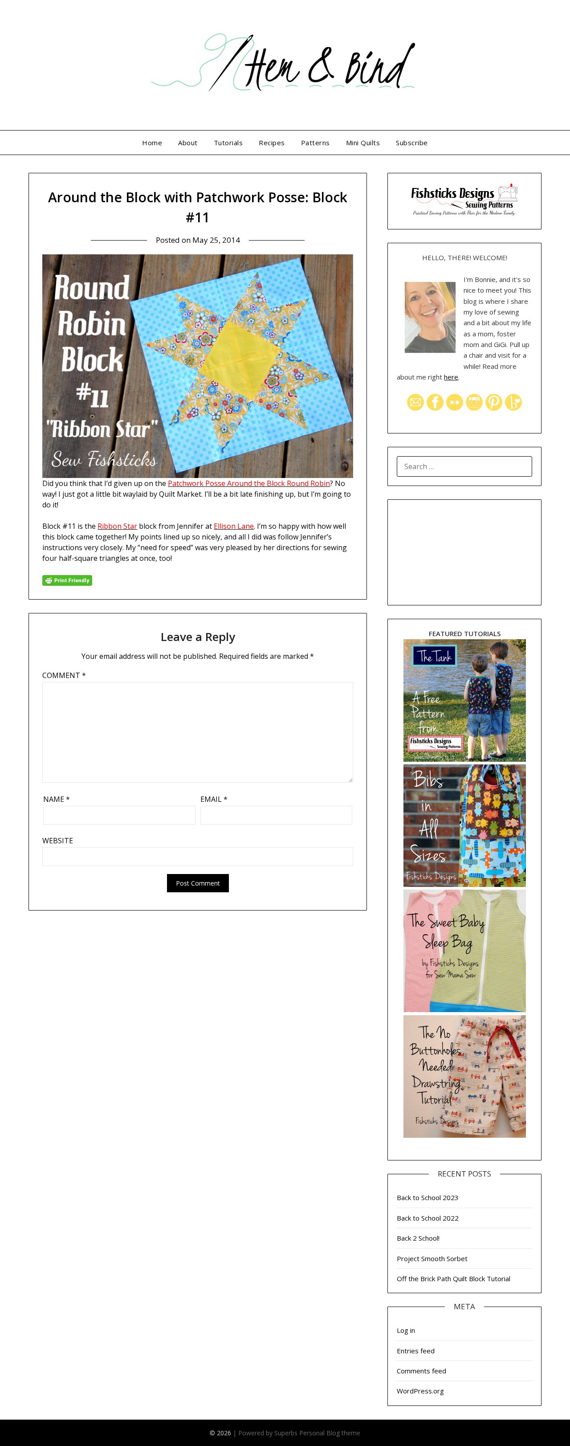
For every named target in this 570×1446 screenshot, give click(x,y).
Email (214, 799)
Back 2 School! (418, 1238)
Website (57, 841)
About (188, 142)
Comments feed (421, 1370)
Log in (406, 1330)
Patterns (315, 142)
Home (152, 142)
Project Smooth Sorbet (432, 1258)
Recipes (272, 142)
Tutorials (228, 142)
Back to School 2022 (428, 1217)
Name (56, 799)
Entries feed (416, 1350)
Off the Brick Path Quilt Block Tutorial (453, 1278)
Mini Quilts (363, 142)
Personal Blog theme (329, 1433)
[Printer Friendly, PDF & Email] (67, 580)
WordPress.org (420, 1390)
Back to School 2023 (428, 1197)
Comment (64, 675)
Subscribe (412, 142)
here (451, 376)
